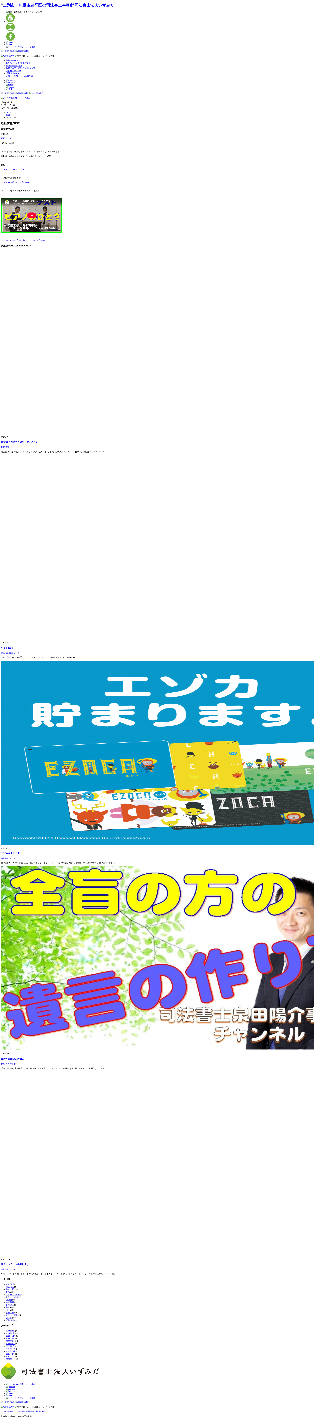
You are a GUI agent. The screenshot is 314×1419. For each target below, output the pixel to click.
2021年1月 (10, 1356)
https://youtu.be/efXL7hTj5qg (12, 169)
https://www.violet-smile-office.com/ (15, 182)
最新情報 (12, 60)
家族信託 (5, 653)
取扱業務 (14, 66)
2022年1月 (10, 1346)
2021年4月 (10, 1354)
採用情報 (14, 73)
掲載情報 (10, 1320)
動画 (3, 138)
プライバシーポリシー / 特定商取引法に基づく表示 (23, 1411)
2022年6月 (10, 1338)
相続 (8, 1307)
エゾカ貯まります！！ (12, 853)
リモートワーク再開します (15, 1264)
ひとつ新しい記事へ (36, 240)
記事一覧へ (22, 240)
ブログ (8, 138)
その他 (9, 1300)
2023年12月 (11, 1336)
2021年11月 (11, 1349)
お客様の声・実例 (20, 68)
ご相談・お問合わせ (19, 76)
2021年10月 (11, 1351)
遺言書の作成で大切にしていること (19, 442)
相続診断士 (11, 1289)
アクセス (13, 71)
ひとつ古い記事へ (9, 240)
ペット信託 (7, 647)
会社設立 (10, 1305)
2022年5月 (10, 1341)
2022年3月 (10, 1344)
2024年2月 (10, 1331)
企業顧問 (10, 1302)
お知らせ (5, 858)
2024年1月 (10, 1333)
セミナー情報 (12, 1315)
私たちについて (18, 63)
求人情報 (10, 1284)
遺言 (7, 447)
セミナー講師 (12, 1297)
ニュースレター (13, 1295)
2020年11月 (11, 1359)
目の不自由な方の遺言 (12, 1058)
